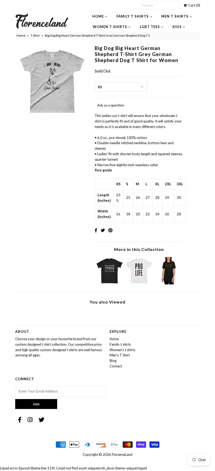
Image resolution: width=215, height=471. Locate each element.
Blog (113, 360)
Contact (116, 366)
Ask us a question (110, 105)
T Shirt (35, 35)
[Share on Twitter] (103, 230)
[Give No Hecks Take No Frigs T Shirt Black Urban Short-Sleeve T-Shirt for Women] (168, 283)
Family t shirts (120, 344)
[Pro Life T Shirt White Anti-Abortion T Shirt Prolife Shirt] (139, 283)
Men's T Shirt (120, 355)
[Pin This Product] (110, 230)
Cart (193, 5)
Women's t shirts (122, 350)
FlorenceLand (122, 454)
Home (21, 35)
